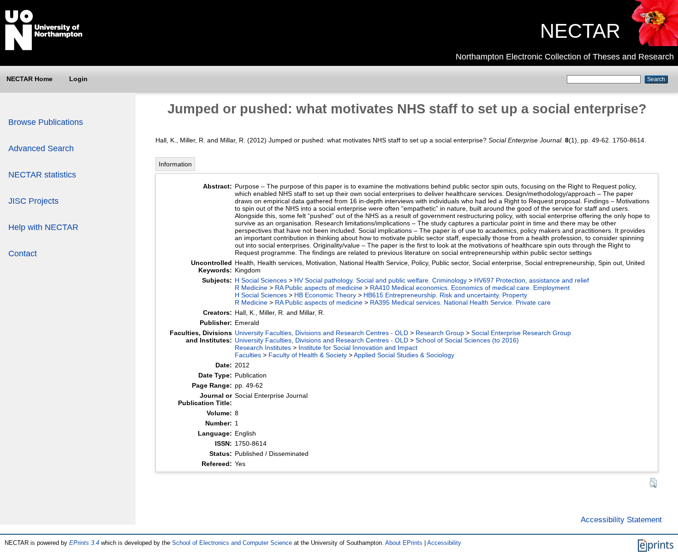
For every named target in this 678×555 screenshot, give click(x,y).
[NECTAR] (654, 43)
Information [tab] (175, 164)
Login (78, 79)
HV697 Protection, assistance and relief (531, 280)
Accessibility (444, 542)
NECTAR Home (29, 79)
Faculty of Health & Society (307, 355)
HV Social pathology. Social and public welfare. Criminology (380, 280)
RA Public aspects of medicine (319, 287)
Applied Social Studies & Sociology (404, 355)
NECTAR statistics (42, 174)
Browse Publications (45, 122)
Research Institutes (263, 347)
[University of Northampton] (44, 48)
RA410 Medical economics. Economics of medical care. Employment (470, 287)
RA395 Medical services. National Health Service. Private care (460, 302)
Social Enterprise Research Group (521, 333)
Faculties (248, 355)
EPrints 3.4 (84, 542)
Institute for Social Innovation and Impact (357, 347)
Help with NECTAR (43, 227)
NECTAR (580, 31)
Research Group (440, 333)
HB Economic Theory (325, 295)
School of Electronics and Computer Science (232, 542)
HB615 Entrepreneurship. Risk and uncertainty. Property (445, 295)
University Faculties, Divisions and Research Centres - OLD (321, 333)
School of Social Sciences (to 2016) (467, 340)
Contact (22, 253)
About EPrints (403, 542)
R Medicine (251, 287)
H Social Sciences (261, 280)
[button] (653, 483)
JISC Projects (33, 201)
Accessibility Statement (621, 519)
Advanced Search (41, 148)
